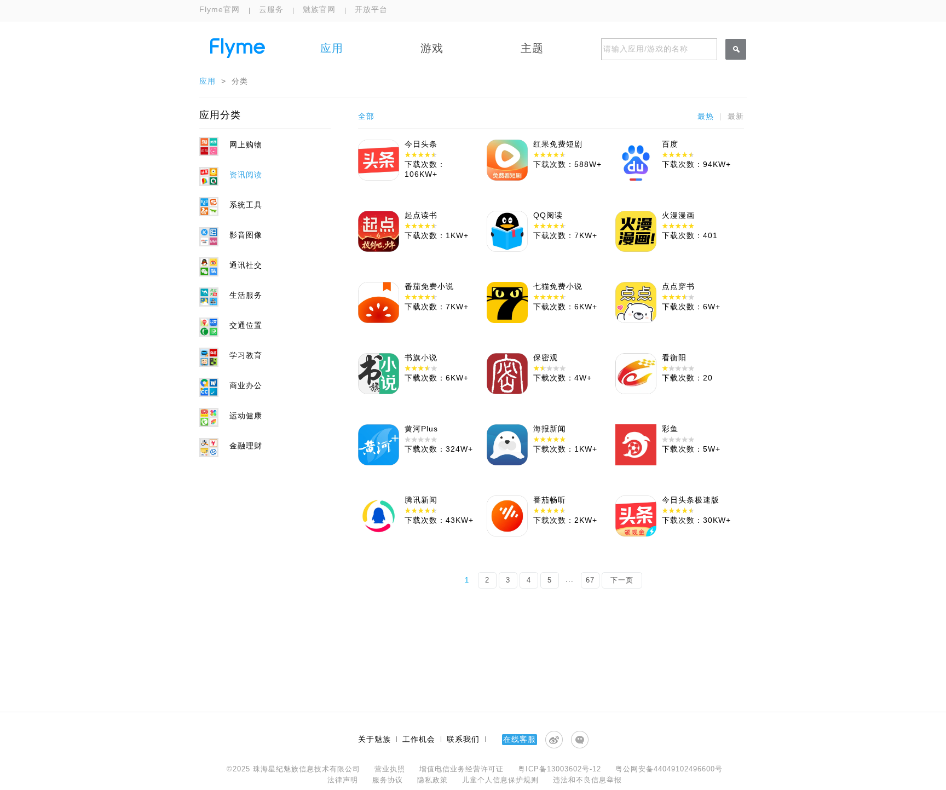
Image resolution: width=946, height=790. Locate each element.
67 (590, 580)
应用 (207, 81)
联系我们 (463, 739)
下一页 (621, 580)
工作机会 (418, 739)
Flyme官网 (219, 9)
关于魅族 (374, 739)
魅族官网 (319, 9)
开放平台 (371, 9)
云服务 (271, 9)
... (570, 579)
